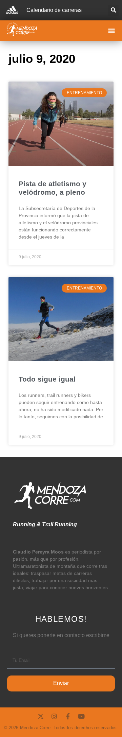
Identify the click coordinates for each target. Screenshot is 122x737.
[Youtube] (81, 716)
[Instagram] (54, 716)
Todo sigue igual (47, 379)
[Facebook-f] (68, 716)
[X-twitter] (41, 716)
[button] (113, 10)
